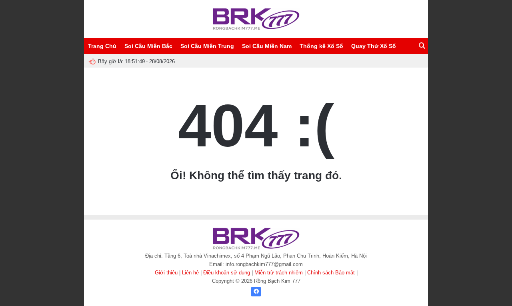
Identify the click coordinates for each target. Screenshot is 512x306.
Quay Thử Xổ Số (373, 46)
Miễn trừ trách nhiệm (278, 273)
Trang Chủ (102, 46)
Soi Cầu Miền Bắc (148, 46)
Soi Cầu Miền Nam (267, 46)
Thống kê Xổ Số (321, 46)
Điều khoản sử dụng (226, 273)
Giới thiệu (166, 273)
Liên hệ (190, 273)
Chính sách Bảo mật (331, 273)
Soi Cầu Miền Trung (207, 46)
